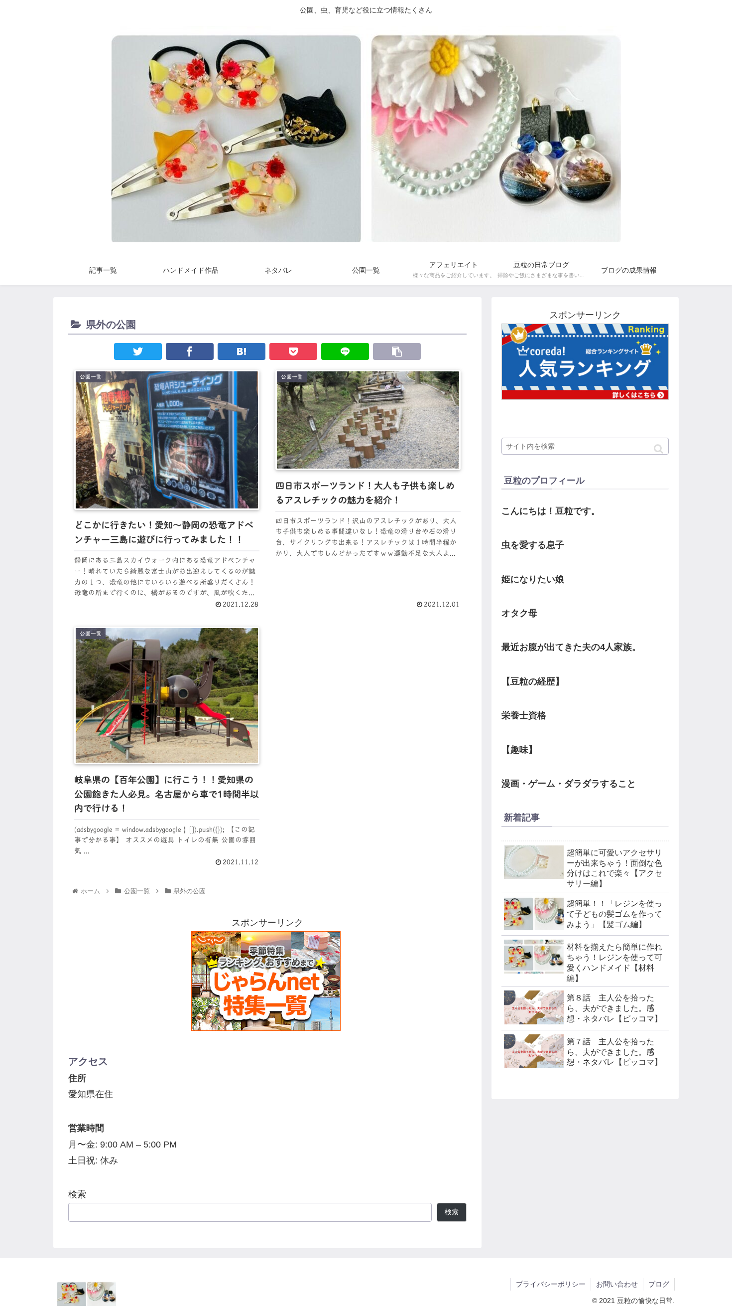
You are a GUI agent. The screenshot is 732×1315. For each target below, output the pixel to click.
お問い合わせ (617, 1284)
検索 (77, 1194)
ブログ (658, 1284)
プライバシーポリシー (551, 1284)
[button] (658, 449)
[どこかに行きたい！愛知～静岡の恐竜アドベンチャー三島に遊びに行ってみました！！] (241, 351)
